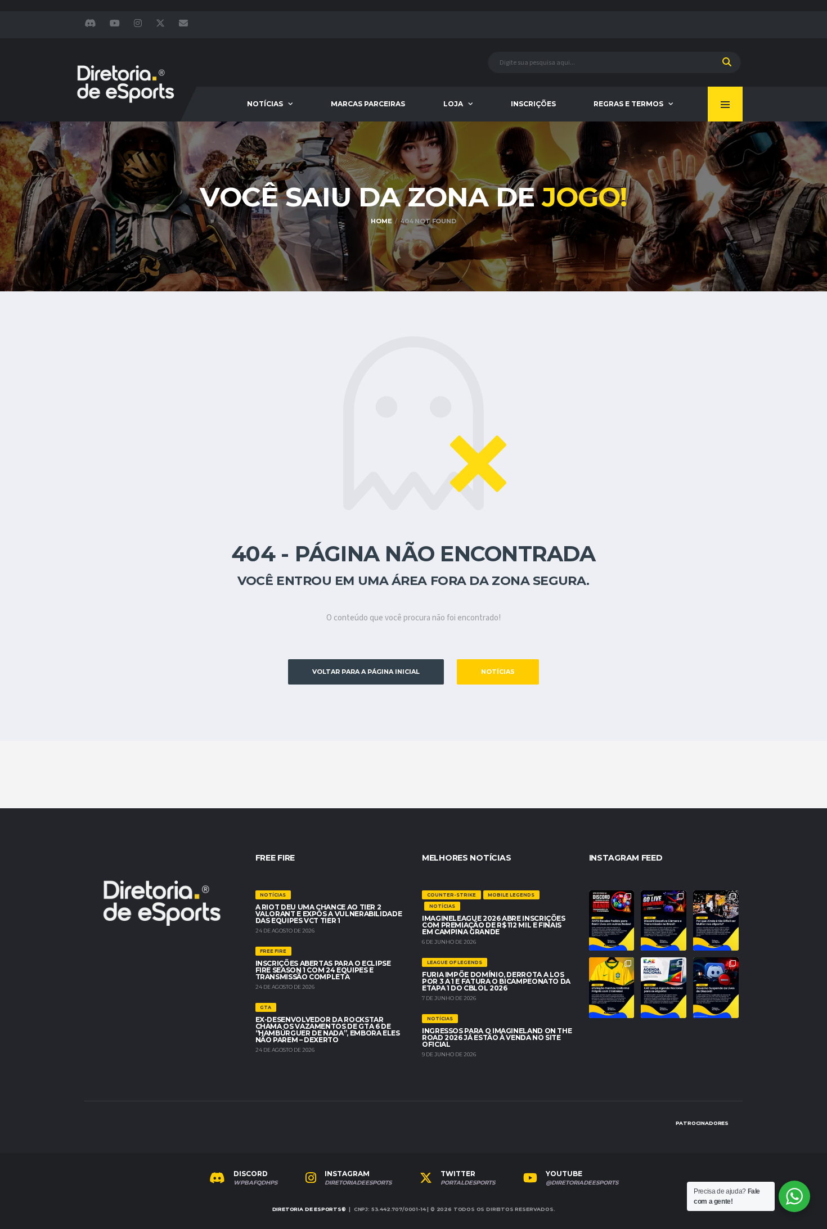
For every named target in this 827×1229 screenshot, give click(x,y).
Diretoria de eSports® (309, 1209)
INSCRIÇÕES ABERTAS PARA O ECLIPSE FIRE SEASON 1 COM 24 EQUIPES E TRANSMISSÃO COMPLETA (323, 970)
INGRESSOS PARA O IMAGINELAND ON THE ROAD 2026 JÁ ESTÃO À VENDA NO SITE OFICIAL (497, 1037)
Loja (453, 104)
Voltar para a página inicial (366, 672)
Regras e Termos (628, 104)
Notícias (265, 104)
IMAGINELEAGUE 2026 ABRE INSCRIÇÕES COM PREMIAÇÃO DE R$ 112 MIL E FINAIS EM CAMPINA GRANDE (493, 925)
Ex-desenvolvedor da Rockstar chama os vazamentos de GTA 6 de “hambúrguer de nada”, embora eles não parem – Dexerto (327, 1029)
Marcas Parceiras (368, 104)
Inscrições (533, 104)
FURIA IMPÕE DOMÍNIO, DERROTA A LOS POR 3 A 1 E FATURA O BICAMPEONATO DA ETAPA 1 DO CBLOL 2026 (496, 981)
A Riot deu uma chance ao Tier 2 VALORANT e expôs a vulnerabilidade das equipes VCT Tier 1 (328, 914)
